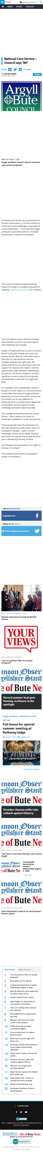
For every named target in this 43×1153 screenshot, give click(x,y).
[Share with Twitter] (15, 69)
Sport (19, 6)
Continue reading (31, 769)
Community (18, 613)
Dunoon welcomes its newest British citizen (18, 618)
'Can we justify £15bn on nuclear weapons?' (17, 661)
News (10, 6)
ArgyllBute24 (25, 737)
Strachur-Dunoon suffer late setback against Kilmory (20, 811)
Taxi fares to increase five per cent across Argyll (21, 854)
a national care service (19, 289)
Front (37, 74)
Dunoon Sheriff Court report (22, 997)
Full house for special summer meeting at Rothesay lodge (19, 728)
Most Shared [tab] (25, 969)
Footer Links (22, 1106)
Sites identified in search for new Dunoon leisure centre (21, 912)
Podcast (30, 6)
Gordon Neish (10, 73)
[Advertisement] (21, 33)
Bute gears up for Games (20, 981)
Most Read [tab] (10, 969)
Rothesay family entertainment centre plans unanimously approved (23, 1047)
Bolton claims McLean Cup (21, 1084)
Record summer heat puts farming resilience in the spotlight (19, 701)
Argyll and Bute (7, 613)
